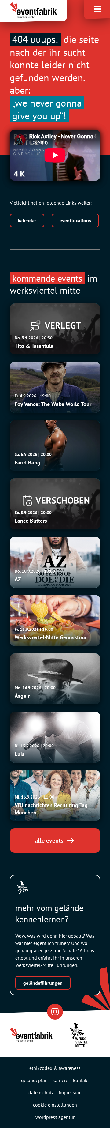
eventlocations (75, 220)
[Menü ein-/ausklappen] (97, 7)
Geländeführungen (43, 983)
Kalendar (27, 220)
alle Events (49, 840)
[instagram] (55, 1011)
